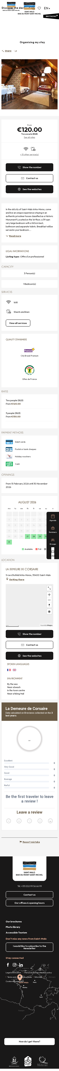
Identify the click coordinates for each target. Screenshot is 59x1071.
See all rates (29, 137)
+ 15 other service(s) (29, 154)
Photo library (13, 927)
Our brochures (14, 921)
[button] (33, 8)
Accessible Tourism (16, 932)
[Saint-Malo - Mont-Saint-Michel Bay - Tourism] (29, 8)
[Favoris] (39, 8)
